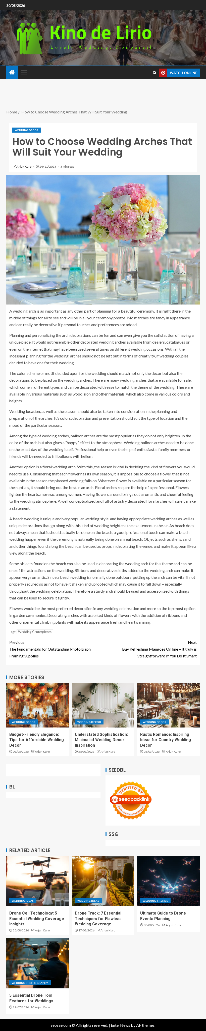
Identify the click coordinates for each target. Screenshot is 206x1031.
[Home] (12, 72)
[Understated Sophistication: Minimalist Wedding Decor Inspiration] (103, 705)
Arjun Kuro (24, 166)
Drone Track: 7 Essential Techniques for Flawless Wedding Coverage (98, 918)
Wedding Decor (27, 130)
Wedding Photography (30, 982)
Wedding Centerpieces (35, 632)
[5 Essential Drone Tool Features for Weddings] (37, 963)
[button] (24, 72)
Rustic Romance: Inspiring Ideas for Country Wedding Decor (165, 740)
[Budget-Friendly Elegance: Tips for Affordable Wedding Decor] (37, 705)
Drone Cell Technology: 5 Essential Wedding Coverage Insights (36, 918)
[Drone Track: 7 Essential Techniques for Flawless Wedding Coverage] (103, 881)
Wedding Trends (155, 900)
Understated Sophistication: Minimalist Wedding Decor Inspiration (101, 740)
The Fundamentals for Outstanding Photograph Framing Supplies (50, 649)
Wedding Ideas (23, 900)
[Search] (154, 73)
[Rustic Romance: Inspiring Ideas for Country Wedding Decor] (168, 705)
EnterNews (120, 1025)
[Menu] (24, 72)
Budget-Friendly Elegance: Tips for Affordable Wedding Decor (36, 740)
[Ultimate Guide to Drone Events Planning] (168, 881)
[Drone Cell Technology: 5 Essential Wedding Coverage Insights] (37, 881)
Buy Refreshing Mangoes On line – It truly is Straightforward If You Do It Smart (159, 649)
